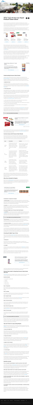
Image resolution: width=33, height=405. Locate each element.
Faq (8, 400)
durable (6, 49)
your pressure (6, 274)
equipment (5, 326)
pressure (25, 337)
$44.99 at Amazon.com (22, 124)
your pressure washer (11, 98)
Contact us (11, 400)
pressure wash (25, 224)
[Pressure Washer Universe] (3, 1)
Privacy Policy (23, 400)
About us (5, 400)
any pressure (8, 308)
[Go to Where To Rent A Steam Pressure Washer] (28, 18)
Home (2, 400)
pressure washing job (6, 78)
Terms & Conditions (17, 400)
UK (26, 400)
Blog (10, 16)
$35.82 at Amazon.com (11, 193)
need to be (20, 297)
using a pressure (22, 107)
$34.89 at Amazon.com (22, 262)
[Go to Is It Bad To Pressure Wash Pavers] (26, 18)
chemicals (25, 374)
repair (6, 353)
